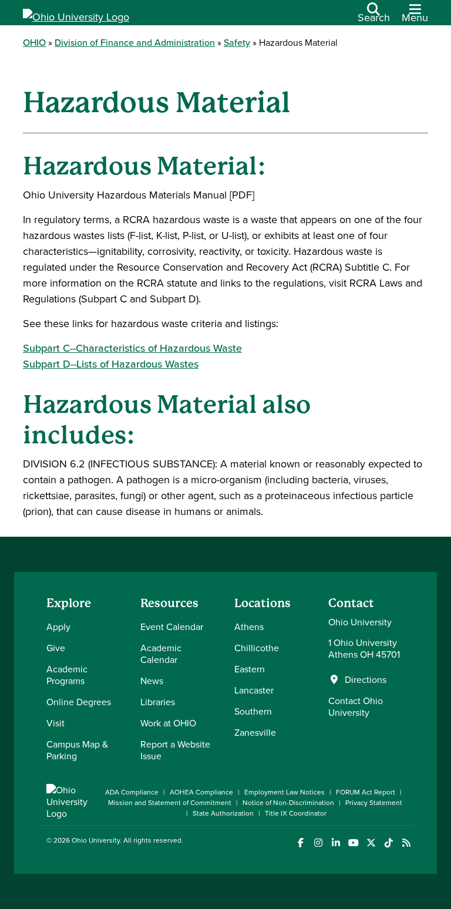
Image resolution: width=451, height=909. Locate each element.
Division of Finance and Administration (135, 42)
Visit (55, 722)
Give (55, 647)
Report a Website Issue (175, 750)
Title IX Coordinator (296, 813)
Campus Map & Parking (77, 750)
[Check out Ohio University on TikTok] (388, 843)
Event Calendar (171, 626)
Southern (253, 711)
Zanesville (255, 732)
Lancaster (254, 690)
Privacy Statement (373, 802)
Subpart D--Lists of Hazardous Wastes (110, 363)
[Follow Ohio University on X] (371, 843)
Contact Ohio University (355, 706)
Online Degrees (78, 701)
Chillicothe (256, 647)
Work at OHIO (168, 722)
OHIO (34, 42)
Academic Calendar (160, 653)
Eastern (249, 668)
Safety (237, 42)
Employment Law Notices (284, 792)
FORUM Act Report (365, 792)
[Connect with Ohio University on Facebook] (300, 843)
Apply (58, 626)
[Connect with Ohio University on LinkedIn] (335, 843)
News (151, 680)
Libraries (157, 701)
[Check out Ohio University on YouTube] (353, 843)
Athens (249, 626)
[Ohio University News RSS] (406, 843)
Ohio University (96, 840)
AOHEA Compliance (201, 792)
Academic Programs (66, 674)
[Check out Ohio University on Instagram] (318, 843)
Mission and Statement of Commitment (169, 802)
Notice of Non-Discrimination (288, 802)
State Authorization (223, 813)
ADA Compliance (132, 792)
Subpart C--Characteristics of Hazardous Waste (132, 348)
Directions (365, 679)
